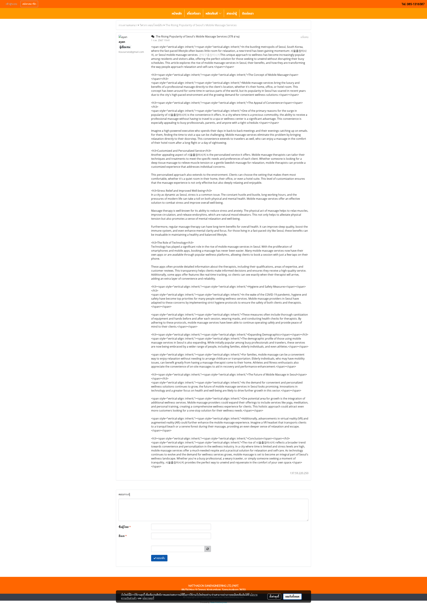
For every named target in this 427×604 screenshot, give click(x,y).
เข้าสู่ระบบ (11, 3)
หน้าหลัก (177, 13)
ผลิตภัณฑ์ (212, 13)
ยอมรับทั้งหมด (292, 596)
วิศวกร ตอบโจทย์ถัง (151, 25)
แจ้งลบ (304, 37)
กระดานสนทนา (128, 25)
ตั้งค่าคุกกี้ (274, 596)
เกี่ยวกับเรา (193, 13)
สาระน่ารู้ (232, 13)
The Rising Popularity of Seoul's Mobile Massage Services (201, 25)
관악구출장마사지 (209, 55)
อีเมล (123, 536)
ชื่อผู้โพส (125, 527)
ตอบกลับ (160, 558)
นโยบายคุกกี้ (148, 598)
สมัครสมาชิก (29, 3)
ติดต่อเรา (248, 13)
